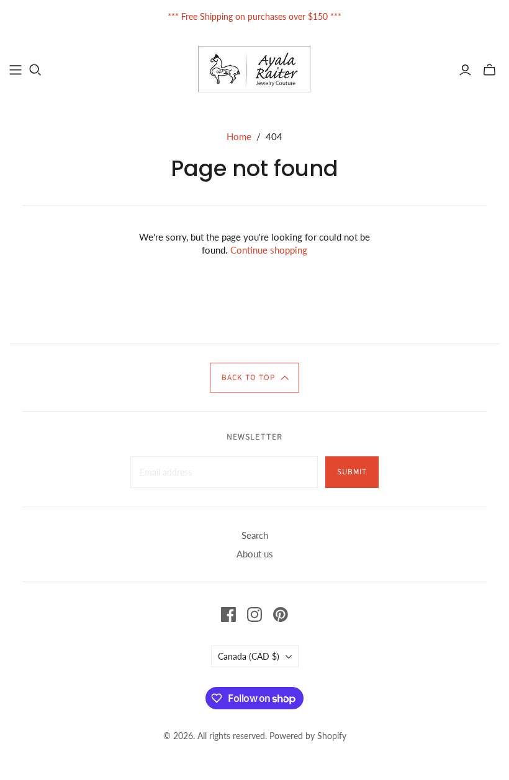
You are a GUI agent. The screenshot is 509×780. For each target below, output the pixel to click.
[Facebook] (228, 614)
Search (254, 535)
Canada (248, 656)
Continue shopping (268, 249)
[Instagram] (254, 614)
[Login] (465, 70)
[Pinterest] (280, 614)
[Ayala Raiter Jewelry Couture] (254, 69)
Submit (352, 471)
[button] (254, 377)
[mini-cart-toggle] (489, 70)
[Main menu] (15, 70)
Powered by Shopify (307, 735)
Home (239, 136)
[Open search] (35, 70)
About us (254, 553)
